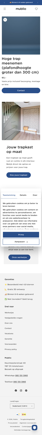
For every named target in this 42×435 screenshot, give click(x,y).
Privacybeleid (12, 423)
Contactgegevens (28, 426)
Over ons (8, 323)
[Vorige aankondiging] (4, 2)
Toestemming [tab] (9, 195)
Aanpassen (20, 242)
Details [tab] (23, 195)
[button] (4, 8)
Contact (21, 90)
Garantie (8, 339)
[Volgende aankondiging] (37, 2)
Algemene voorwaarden (28, 423)
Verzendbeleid (15, 426)
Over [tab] (35, 195)
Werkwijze (9, 313)
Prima (21, 235)
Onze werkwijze (19, 257)
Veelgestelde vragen (13, 318)
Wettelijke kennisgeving (22, 430)
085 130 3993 (21, 375)
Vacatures (9, 333)
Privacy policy (11, 349)
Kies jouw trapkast (18, 175)
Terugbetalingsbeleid (27, 419)
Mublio (15, 419)
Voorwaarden (10, 344)
